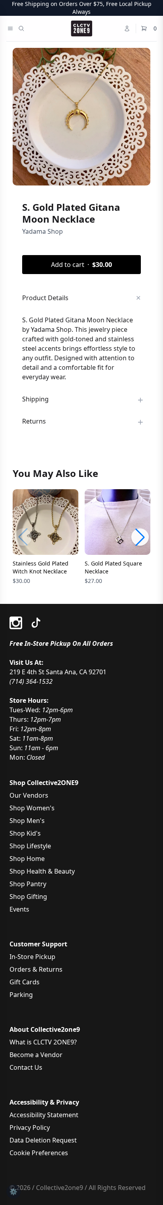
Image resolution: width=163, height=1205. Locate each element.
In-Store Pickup (32, 956)
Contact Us (25, 1067)
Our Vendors (28, 795)
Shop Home (27, 858)
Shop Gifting (28, 896)
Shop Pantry (27, 884)
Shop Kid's (25, 833)
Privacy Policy (29, 1127)
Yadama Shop (42, 231)
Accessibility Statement (43, 1114)
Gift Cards (24, 982)
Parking (21, 994)
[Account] (127, 28)
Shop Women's (32, 808)
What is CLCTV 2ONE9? (43, 1042)
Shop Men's (27, 820)
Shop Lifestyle (30, 846)
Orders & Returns (36, 969)
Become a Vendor (36, 1054)
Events (19, 909)
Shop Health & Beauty (42, 871)
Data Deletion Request (43, 1140)
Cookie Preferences (38, 1152)
